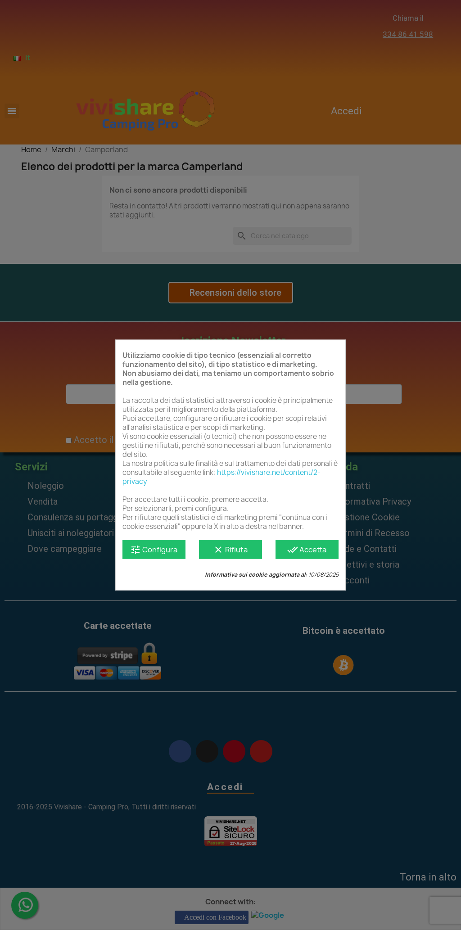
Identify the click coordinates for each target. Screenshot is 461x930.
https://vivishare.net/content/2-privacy (221, 477)
